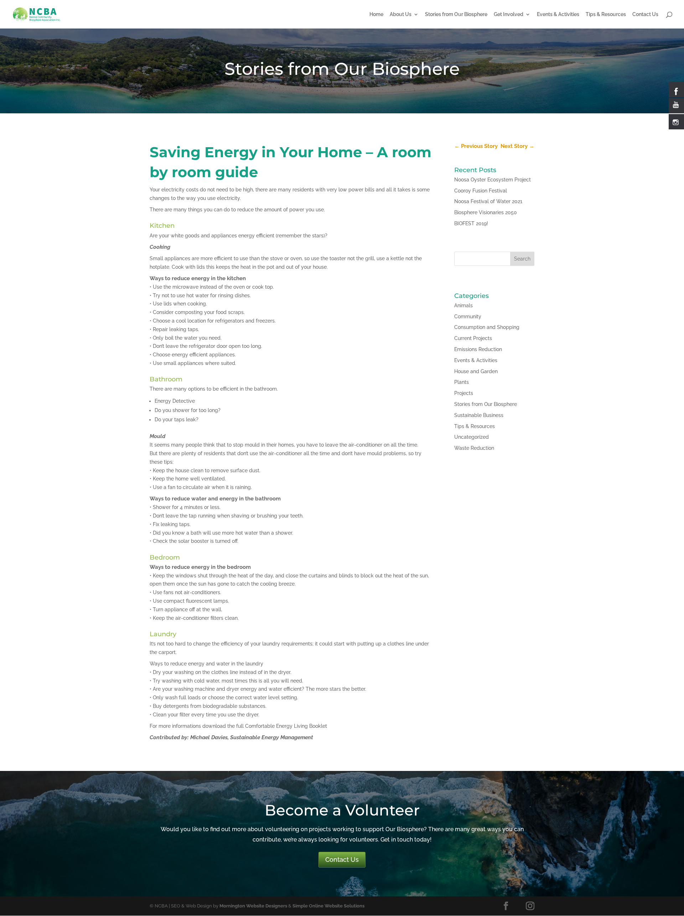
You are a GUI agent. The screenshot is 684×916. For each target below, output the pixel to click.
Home (376, 14)
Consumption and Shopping (486, 327)
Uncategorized (471, 437)
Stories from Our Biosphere (456, 14)
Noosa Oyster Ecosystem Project (492, 179)
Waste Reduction (474, 448)
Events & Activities (558, 14)
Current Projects (473, 338)
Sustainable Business (478, 415)
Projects (463, 393)
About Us (400, 14)
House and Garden (476, 371)
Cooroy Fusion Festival (480, 191)
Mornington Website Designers (253, 906)
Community (467, 316)
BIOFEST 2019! (471, 223)
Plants (461, 382)
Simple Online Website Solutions (328, 906)
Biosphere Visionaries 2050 (485, 212)
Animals (463, 305)
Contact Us (645, 14)
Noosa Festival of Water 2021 (488, 201)
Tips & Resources (606, 14)
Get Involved (508, 14)
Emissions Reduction (478, 349)
